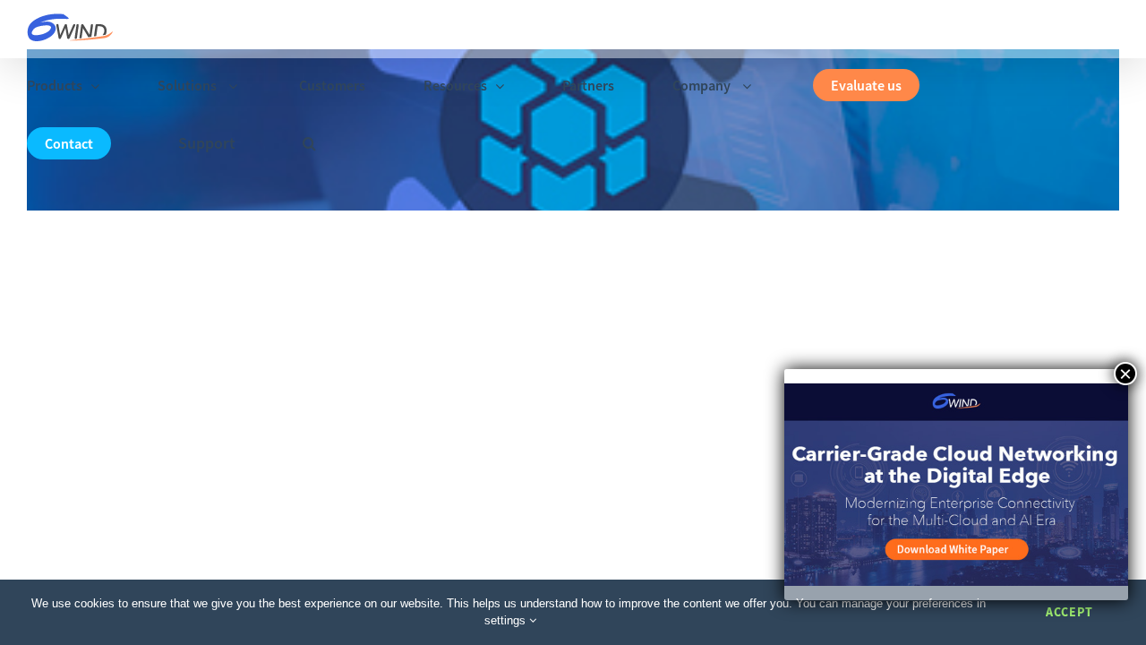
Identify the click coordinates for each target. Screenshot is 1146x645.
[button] (309, 143)
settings (506, 620)
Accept (1069, 612)
